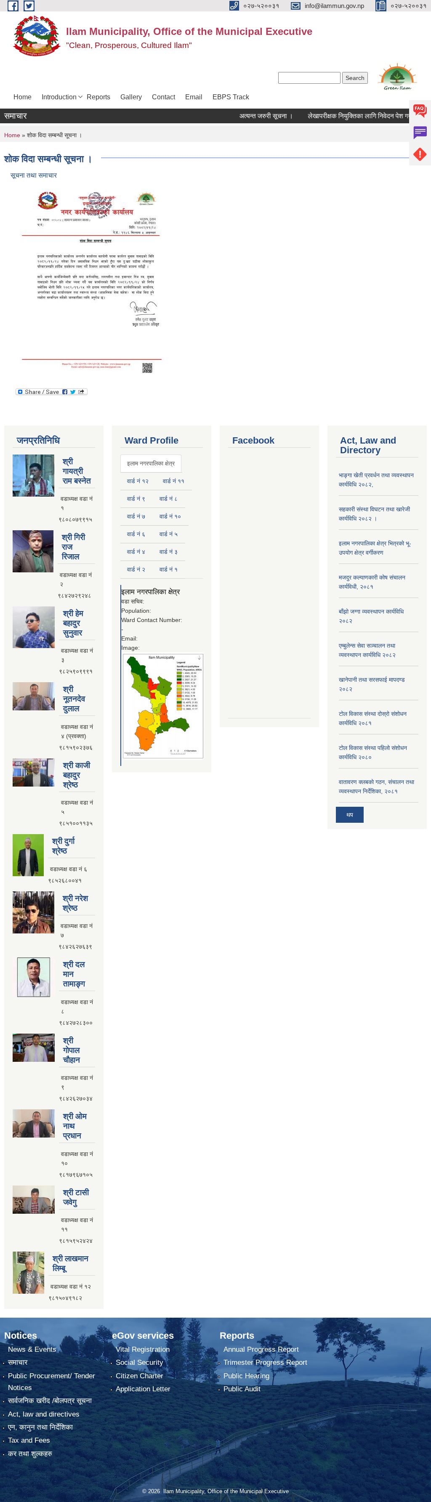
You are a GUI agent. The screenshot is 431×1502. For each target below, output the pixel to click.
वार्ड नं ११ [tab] (173, 481)
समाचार (17, 1362)
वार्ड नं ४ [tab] (136, 551)
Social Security (139, 1362)
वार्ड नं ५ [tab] (169, 534)
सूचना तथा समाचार (34, 175)
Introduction (59, 97)
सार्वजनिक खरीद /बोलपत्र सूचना (50, 1401)
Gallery (131, 97)
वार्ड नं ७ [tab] (136, 516)
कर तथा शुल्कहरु (30, 1454)
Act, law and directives (44, 1414)
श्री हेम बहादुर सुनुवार (73, 623)
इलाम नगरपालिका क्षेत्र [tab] (151, 463)
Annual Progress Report (261, 1349)
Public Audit (242, 1389)
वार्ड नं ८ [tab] (169, 498)
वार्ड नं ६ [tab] (136, 534)
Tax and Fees (29, 1440)
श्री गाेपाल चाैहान (71, 1050)
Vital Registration (143, 1349)
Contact (163, 97)
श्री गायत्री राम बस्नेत (77, 471)
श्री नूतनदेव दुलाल (74, 699)
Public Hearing (246, 1376)
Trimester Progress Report (265, 1362)
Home (22, 97)
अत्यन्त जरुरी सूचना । (249, 116)
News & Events (32, 1349)
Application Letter (143, 1389)
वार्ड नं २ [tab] (136, 569)
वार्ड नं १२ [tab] (138, 481)
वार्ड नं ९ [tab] (136, 498)
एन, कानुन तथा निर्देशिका (40, 1427)
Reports (98, 97)
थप (349, 814)
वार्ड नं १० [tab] (170, 516)
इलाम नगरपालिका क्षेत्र (150, 592)
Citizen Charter (139, 1376)
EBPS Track (231, 97)
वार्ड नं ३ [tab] (169, 551)
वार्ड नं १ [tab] (169, 569)
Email (193, 97)
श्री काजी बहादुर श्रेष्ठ (76, 775)
